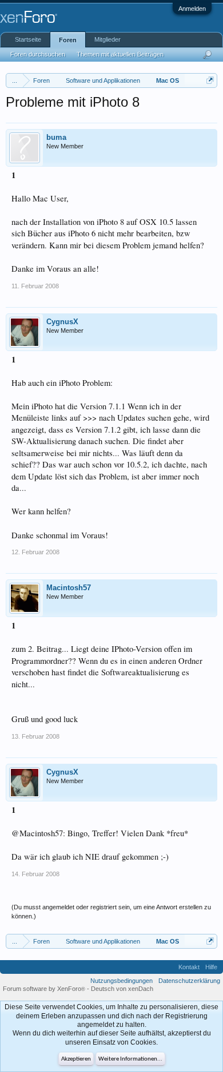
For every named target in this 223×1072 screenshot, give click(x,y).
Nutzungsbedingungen (121, 980)
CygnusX (62, 321)
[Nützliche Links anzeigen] (210, 80)
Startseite (28, 39)
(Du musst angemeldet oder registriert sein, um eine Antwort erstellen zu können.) (111, 912)
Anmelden (192, 8)
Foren (68, 40)
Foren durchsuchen (37, 54)
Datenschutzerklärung (189, 980)
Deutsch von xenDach (122, 988)
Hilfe (211, 967)
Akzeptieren (76, 1059)
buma (56, 137)
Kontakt (189, 967)
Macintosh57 (68, 587)
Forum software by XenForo (44, 988)
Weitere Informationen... (130, 1059)
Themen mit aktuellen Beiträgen (120, 54)
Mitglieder (107, 39)
